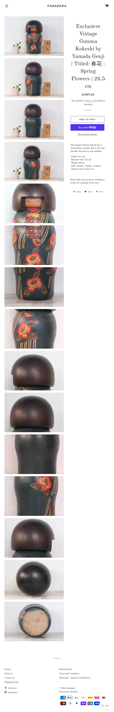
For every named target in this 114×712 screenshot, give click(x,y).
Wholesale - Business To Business (74, 677)
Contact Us (9, 677)
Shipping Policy (11, 682)
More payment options (87, 134)
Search (7, 669)
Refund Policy (65, 669)
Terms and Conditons (69, 673)
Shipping (88, 100)
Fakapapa (57, 6)
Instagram (12, 692)
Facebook (12, 688)
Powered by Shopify (68, 691)
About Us (8, 673)
